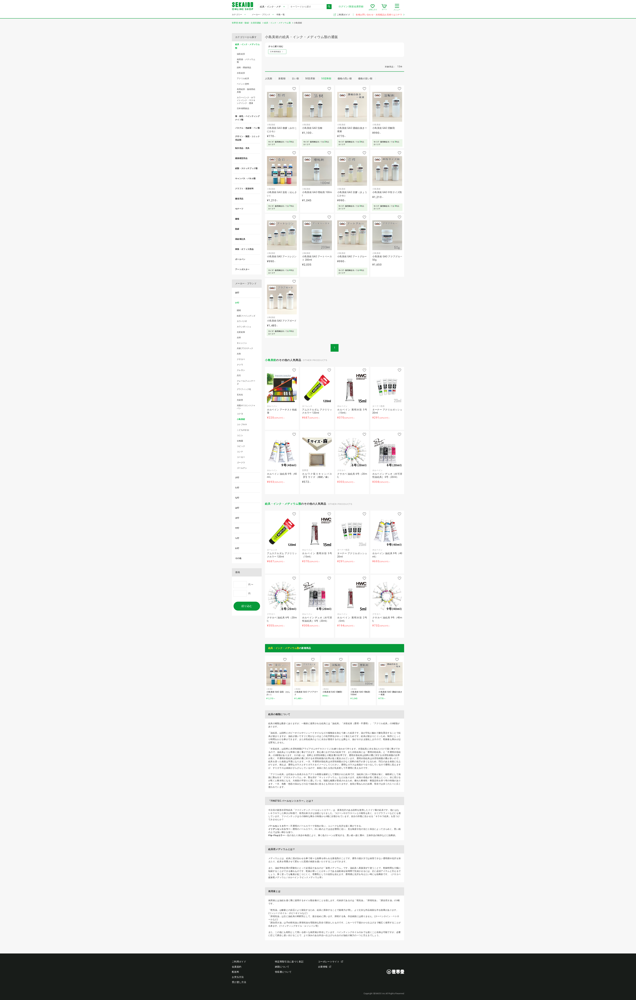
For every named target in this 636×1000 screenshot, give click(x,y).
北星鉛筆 (241, 332)
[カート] (384, 7)
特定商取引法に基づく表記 (289, 961)
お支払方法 (238, 977)
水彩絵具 (241, 73)
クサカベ (241, 359)
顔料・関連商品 (244, 67)
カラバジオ (242, 321)
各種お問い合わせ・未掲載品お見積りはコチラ (379, 14)
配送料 (235, 972)
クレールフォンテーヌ (246, 382)
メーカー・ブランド (261, 14)
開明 (239, 310)
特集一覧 (281, 14)
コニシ (240, 435)
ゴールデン (242, 468)
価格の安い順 (365, 78)
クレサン (241, 370)
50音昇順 (310, 78)
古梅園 (240, 441)
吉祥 (239, 337)
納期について (282, 966)
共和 (239, 354)
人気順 (268, 78)
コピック (241, 446)
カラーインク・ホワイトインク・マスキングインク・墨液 (246, 100)
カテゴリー (237, 14)
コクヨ (240, 414)
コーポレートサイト (328, 961)
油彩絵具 (241, 54)
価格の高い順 (345, 78)
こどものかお (243, 430)
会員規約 (236, 966)
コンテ (240, 451)
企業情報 (322, 966)
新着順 (282, 78)
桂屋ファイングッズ (246, 316)
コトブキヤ (242, 424)
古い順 (295, 78)
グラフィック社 (244, 389)
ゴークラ (241, 462)
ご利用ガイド (344, 14)
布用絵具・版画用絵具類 (246, 90)
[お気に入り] (373, 7)
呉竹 (239, 375)
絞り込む (246, 606)
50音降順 (326, 78)
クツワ (240, 365)
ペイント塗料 (243, 84)
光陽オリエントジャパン (246, 406)
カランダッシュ (244, 326)
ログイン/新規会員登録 (351, 6)
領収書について (283, 972)
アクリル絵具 (243, 78)
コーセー (241, 457)
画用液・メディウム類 (246, 60)
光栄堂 (240, 400)
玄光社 (240, 395)
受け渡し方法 (239, 982)
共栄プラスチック (245, 348)
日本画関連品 (243, 108)
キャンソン (242, 343)
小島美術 (270, 360)
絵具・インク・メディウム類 (283, 503)
